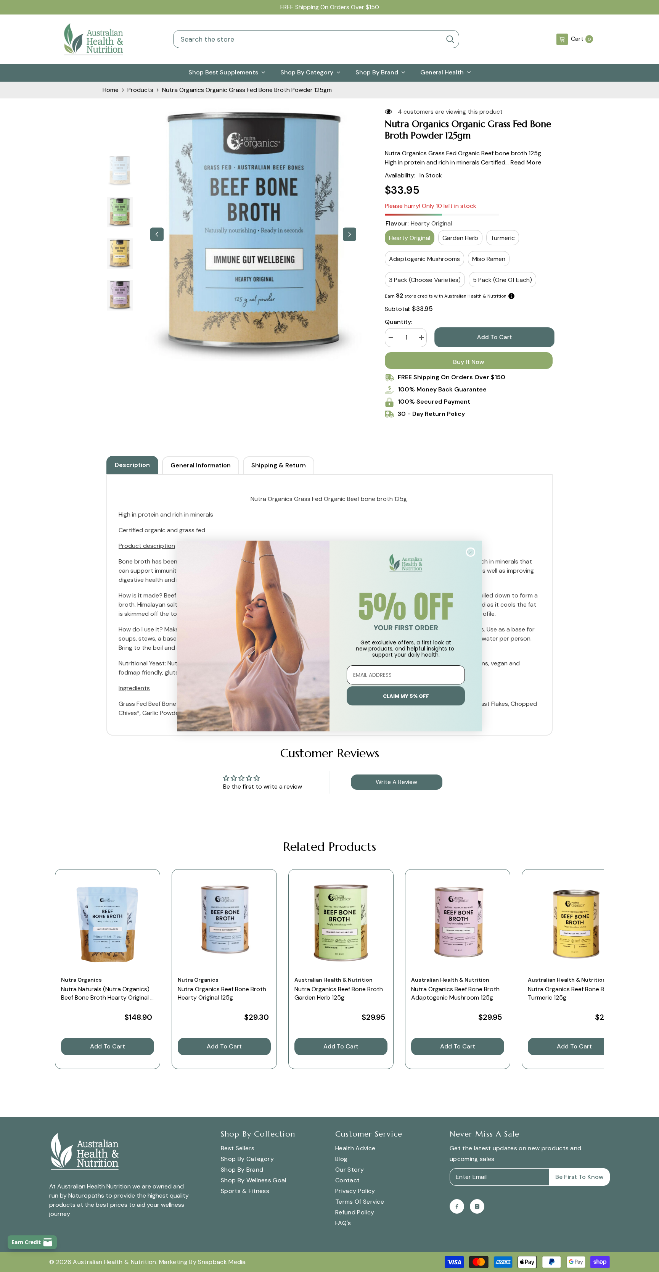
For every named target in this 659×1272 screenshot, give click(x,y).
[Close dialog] (470, 552)
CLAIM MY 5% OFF (406, 696)
